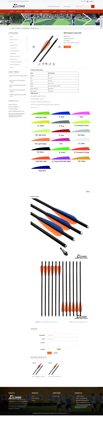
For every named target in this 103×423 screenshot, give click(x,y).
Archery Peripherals (15, 64)
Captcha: (42, 349)
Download (45, 11)
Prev (33, 47)
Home (11, 11)
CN (82, 1)
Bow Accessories (14, 39)
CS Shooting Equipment (16, 62)
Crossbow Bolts (25, 28)
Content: (42, 342)
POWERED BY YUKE (62, 413)
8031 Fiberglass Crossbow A (38, 377)
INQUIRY (67, 47)
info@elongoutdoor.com (54, 6)
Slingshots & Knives (15, 56)
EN (85, 1)
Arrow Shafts (13, 48)
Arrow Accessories (14, 50)
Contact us (72, 11)
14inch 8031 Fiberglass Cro (54, 376)
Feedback (63, 11)
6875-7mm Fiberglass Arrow (80, 322)
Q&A (54, 11)
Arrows (11, 42)
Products (28, 11)
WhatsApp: (42, 335)
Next (59, 47)
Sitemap (69, 413)
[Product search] (92, 6)
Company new (56, 396)
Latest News (56, 393)
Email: (43, 339)
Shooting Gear (13, 59)
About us (19, 11)
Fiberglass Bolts (34, 28)
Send (49, 353)
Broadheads (13, 53)
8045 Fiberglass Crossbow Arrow (49, 322)
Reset (55, 353)
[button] (31, 11)
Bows (11, 37)
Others (11, 67)
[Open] (101, 22)
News (36, 11)
